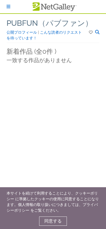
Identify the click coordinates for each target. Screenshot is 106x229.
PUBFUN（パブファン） (50, 23)
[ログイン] (8, 6)
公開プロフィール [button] (22, 32)
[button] (91, 32)
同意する (53, 221)
